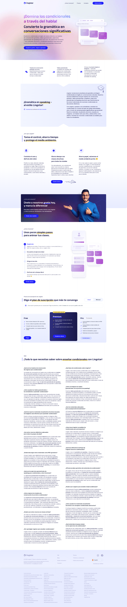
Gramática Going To (48, 597)
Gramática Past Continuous (69, 583)
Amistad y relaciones (28, 593)
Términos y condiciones (78, 557)
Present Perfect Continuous (69, 592)
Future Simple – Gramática (49, 595)
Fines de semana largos (48, 588)
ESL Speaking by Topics (28, 598)
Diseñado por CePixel (98, 563)
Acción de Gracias (27, 573)
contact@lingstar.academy (37, 563)
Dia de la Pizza (27, 583)
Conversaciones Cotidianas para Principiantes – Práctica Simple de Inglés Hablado (33, 592)
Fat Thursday (86, 583)
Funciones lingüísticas (48, 590)
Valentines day (87, 597)
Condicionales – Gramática (29, 590)
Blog (58, 557)
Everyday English (67, 575)
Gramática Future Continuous (49, 592)
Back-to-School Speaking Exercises (31, 600)
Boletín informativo (61, 560)
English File (46, 580)
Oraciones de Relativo (68, 581)
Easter (85, 581)
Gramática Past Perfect (68, 585)
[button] (98, 3)
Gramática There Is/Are (48, 598)
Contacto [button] (86, 3)
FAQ (58, 555)
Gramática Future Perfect (49, 593)
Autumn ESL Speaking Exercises (90, 592)
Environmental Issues (68, 597)
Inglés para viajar (67, 578)
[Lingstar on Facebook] (102, 555)
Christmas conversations (29, 602)
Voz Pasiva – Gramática (88, 593)
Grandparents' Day (27, 581)
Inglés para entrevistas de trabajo (70, 576)
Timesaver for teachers (68, 573)
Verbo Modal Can (87, 585)
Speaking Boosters (68, 602)
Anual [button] (89, 299)
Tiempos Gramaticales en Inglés (90, 580)
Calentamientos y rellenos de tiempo (31, 588)
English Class (46, 578)
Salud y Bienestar (67, 600)
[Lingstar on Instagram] (98, 555)
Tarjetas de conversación (89, 575)
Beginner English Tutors (48, 600)
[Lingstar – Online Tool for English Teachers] (28, 3)
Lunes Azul (46, 573)
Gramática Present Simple (69, 595)
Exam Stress (46, 585)
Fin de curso (26, 585)
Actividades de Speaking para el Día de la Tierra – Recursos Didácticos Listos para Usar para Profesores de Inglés (33, 578)
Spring (85, 595)
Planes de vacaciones (68, 588)
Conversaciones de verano (89, 578)
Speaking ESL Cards (88, 576)
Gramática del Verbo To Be (89, 588)
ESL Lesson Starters (28, 597)
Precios (79, 3)
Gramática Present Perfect (69, 593)
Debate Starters (27, 595)
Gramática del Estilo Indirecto (49, 583)
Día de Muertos (67, 580)
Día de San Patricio (27, 580)
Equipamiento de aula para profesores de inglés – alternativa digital (53, 581)
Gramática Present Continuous (70, 590)
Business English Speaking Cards (90, 573)
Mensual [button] (98, 299)
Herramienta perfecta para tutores (50, 602)
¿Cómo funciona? (69, 3)
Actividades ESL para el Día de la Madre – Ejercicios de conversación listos (33, 575)
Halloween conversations (49, 575)
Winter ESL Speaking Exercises (90, 590)
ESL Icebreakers (67, 598)
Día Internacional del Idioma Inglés (30, 576)
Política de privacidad (78, 560)
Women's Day (46, 576)
